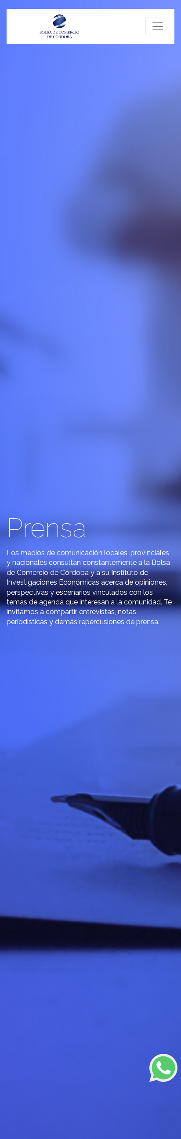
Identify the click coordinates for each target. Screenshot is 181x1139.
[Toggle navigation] (157, 26)
